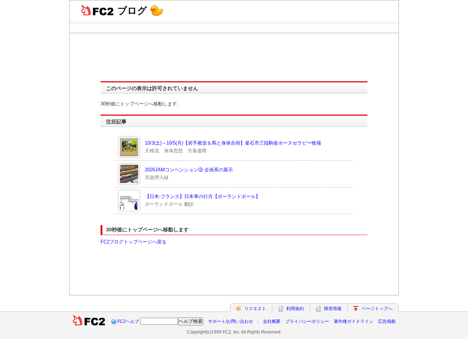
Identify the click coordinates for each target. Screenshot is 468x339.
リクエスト (255, 308)
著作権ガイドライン (353, 321)
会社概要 (271, 321)
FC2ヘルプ (128, 321)
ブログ (132, 10)
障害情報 (332, 308)
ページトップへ (377, 308)
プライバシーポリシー (307, 321)
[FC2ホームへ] (88, 321)
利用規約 (295, 308)
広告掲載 (387, 321)
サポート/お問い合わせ (230, 321)
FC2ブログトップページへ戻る (133, 242)
